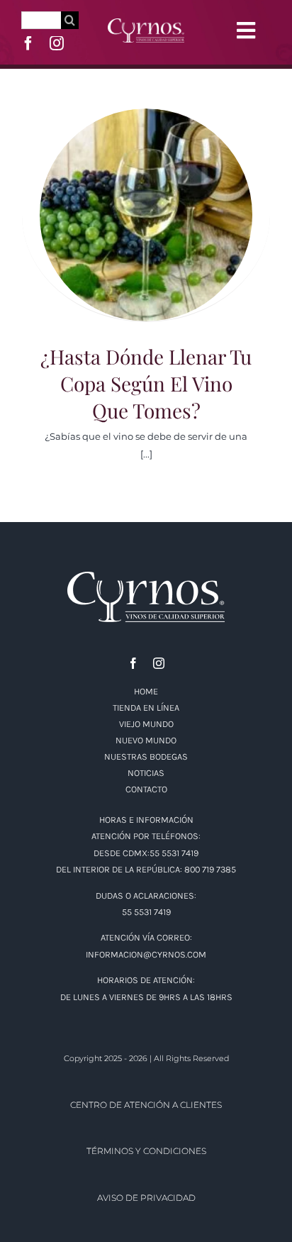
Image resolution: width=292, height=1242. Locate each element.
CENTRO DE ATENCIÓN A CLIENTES (146, 1104)
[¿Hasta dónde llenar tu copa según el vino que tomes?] (146, 215)
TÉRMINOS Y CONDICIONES (146, 1151)
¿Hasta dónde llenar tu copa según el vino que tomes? (146, 197)
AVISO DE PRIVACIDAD (146, 1197)
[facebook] (28, 43)
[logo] (146, 23)
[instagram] (57, 43)
